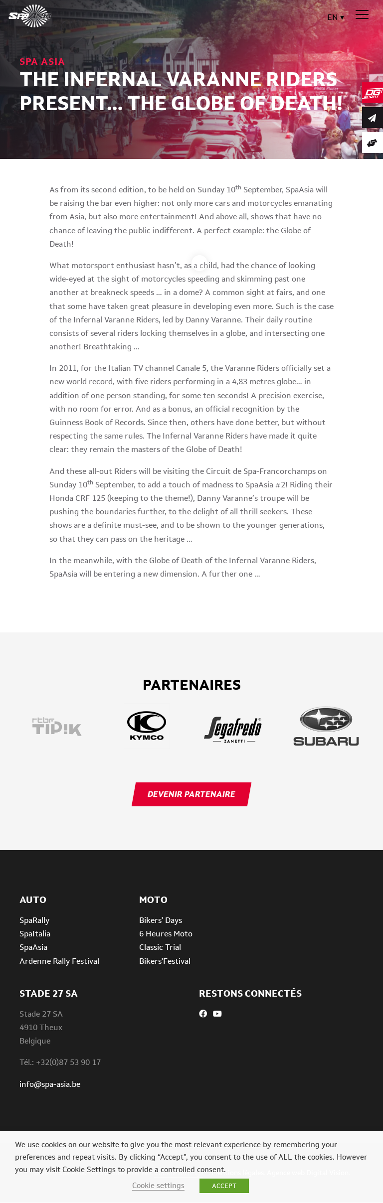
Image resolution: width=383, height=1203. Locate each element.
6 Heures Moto (165, 934)
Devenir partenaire (191, 794)
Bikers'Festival (165, 961)
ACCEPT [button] (224, 1186)
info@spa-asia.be (49, 1084)
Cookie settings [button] (158, 1185)
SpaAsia (33, 947)
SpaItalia (34, 934)
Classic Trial (160, 947)
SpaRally (34, 920)
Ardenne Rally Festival (59, 961)
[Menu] (362, 14)
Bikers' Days (160, 920)
